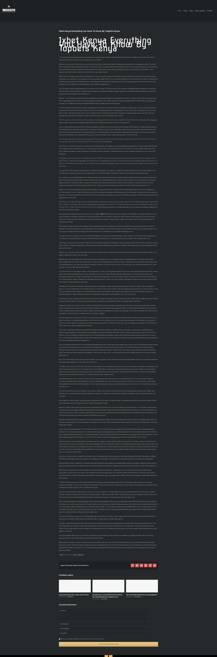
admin (61, 554)
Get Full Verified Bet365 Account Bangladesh (108, 595)
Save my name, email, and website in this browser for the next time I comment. (82, 639)
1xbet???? (103, 214)
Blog (75, 554)
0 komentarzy (80, 554)
